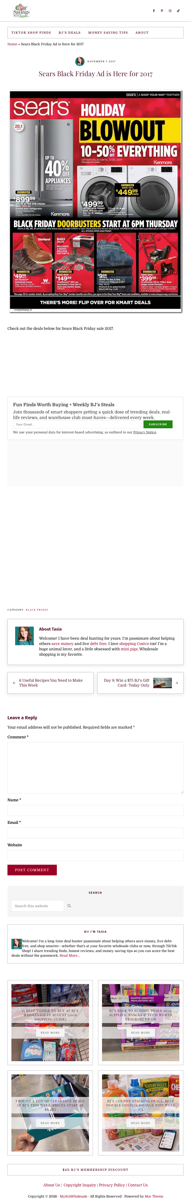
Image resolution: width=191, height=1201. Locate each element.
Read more (53, 1033)
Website (14, 845)
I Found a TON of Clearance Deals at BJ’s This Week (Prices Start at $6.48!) (50, 1105)
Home (12, 44)
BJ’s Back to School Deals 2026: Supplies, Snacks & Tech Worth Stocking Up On (140, 1014)
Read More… (70, 955)
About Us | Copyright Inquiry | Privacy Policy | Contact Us (95, 1185)
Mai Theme (154, 1196)
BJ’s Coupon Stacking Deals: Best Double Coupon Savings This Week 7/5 (140, 1105)
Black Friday (37, 610)
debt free (98, 643)
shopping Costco (133, 643)
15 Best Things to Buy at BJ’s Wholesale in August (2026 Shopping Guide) (50, 1014)
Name (14, 800)
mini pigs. (130, 649)
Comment (18, 737)
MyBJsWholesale (73, 1196)
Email (14, 822)
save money (62, 643)
